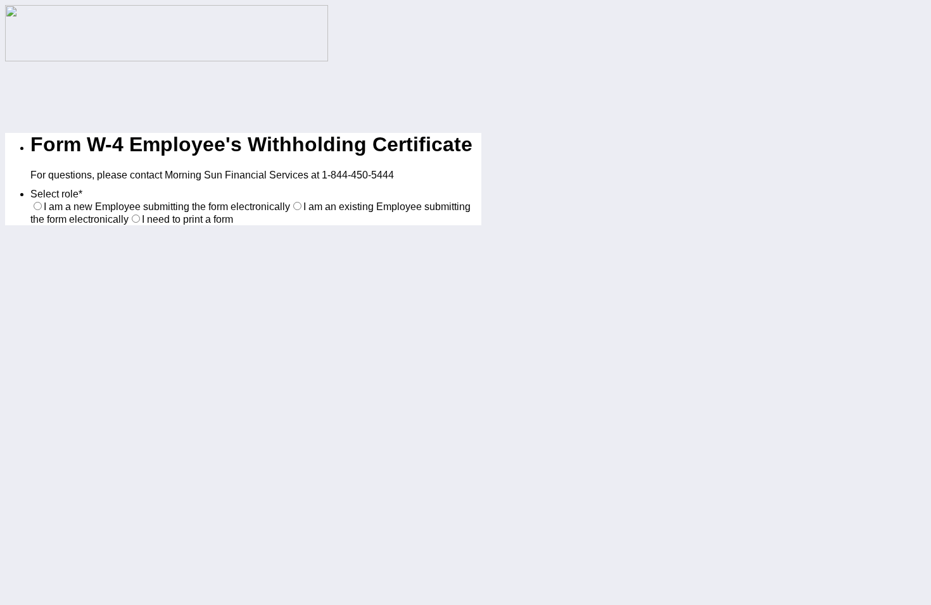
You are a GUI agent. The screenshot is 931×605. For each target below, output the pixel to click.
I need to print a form (187, 219)
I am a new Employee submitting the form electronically (167, 206)
